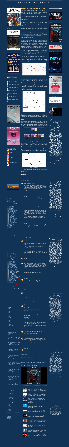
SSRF (58, 289)
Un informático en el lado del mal (34, 2)
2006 (8, 410)
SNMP (56, 289)
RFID (61, 250)
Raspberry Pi (12, 226)
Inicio (35, 355)
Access (51, 303)
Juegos (56, 157)
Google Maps (51, 271)
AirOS (56, 357)
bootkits (50, 291)
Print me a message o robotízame (13, 368)
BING (60, 157)
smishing (51, 413)
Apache (54, 159)
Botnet (58, 199)
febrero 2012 (10, 401)
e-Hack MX (11, 159)
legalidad (57, 194)
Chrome (60, 178)
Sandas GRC (54, 299)
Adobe (53, 257)
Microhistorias (12, 281)
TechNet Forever (10, 334)
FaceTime (59, 295)
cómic (56, 201)
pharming (54, 354)
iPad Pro (61, 406)
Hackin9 (51, 307)
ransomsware (58, 314)
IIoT (61, 372)
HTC (51, 371)
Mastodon (50, 260)
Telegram (53, 178)
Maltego (60, 308)
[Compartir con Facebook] (24, 174)
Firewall (50, 193)
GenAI (54, 130)
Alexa (55, 205)
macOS (51, 203)
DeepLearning (59, 203)
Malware (58, 127)
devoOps (59, 350)
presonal (60, 410)
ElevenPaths (56, 126)
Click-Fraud (60, 270)
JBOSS (50, 321)
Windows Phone (56, 261)
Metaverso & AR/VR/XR (13, 203)
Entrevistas (54, 136)
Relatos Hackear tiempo (13, 218)
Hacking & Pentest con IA (14, 195)
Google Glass (52, 306)
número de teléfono (53, 314)
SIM (54, 239)
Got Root (11, 258)
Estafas (60, 139)
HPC (50, 371)
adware (52, 194)
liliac (54, 353)
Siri (58, 208)
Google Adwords (60, 369)
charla (51, 197)
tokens (58, 155)
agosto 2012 (10, 393)
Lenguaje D (56, 377)
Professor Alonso (10, 170)
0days (59, 269)
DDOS (50, 245)
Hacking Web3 (12, 206)
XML (58, 300)
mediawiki (54, 408)
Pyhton (53, 310)
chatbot (57, 191)
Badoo (60, 360)
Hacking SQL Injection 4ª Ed (14, 288)
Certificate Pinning (56, 263)
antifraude (61, 290)
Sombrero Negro (12, 215)
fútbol (60, 268)
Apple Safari (56, 253)
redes (59, 141)
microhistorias (59, 175)
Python (56, 141)
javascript (50, 174)
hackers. (51, 405)
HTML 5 (57, 296)
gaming (57, 178)
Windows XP (55, 174)
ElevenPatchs (50, 366)
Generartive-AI (58, 368)
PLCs (50, 265)
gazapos (61, 404)
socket (53, 413)
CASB (51, 362)
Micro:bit (59, 322)
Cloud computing (59, 159)
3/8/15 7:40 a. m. (27, 346)
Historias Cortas (12, 205)
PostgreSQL (60, 298)
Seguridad (60, 239)
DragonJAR (11, 150)
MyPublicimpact (9, 417)
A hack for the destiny (13, 250)
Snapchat (58, 299)
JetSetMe (52, 376)
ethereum (56, 202)
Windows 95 (52, 311)
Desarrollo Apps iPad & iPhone (14, 286)
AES (53, 293)
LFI (60, 259)
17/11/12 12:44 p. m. (27, 247)
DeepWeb (53, 245)
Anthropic (55, 293)
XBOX (57, 216)
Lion (59, 264)
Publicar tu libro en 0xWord (11, 148)
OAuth (53, 235)
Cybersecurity (57, 214)
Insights (58, 373)
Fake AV (56, 319)
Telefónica (60, 125)
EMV (53, 305)
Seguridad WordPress (13, 257)
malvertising (55, 302)
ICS (57, 264)
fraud (49, 352)
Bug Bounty (11, 223)
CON (60, 155)
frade (59, 403)
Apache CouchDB (52, 358)
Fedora (58, 319)
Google (53, 124)
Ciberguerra (12, 198)
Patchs (53, 298)
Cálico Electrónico (10, 171)
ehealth (53, 248)
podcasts (50, 161)
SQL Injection (59, 142)
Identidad (57, 130)
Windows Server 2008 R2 (53, 348)
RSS (54, 207)
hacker (57, 212)
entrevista (53, 244)
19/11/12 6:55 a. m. (27, 297)
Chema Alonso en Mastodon (12, 90)
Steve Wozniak (57, 260)
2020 (8, 313)
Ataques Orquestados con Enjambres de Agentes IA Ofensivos (37, 433)
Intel (59, 250)
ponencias (55, 410)
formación (51, 126)
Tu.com (57, 213)
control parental (52, 241)
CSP (55, 362)
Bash (50, 294)
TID (49, 194)
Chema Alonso (26, 291)
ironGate (59, 407)
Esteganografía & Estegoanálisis (14, 271)
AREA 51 (10, 160)
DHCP (60, 317)
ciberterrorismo (52, 252)
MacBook (53, 254)
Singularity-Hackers (9, 418)
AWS (50, 257)
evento (56, 236)
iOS (54, 137)
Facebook (54, 138)
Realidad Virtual (51, 251)
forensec (58, 403)
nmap (50, 269)
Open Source (53, 156)
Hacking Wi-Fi (12, 224)
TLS (50, 266)
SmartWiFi (51, 212)
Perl (55, 298)
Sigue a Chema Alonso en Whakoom (13, 84)
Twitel (54, 212)
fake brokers (59, 351)
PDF (58, 187)
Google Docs (50, 370)
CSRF (54, 234)
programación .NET (53, 209)
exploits (58, 180)
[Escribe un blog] (22, 174)
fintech (52, 403)
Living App (53, 177)
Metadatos (58, 135)
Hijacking (57, 189)
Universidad (51, 135)
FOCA (57, 134)
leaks (55, 248)
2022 (8, 311)
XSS (55, 155)
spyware (60, 252)
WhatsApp (54, 139)
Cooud (51, 364)
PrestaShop (51, 299)
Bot (57, 248)
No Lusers (55, 133)
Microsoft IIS (57, 309)
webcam (57, 207)
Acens (53, 303)
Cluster (11, 263)
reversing (56, 204)
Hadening (57, 371)
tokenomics (51, 159)
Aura (57, 139)
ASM (52, 263)
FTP (57, 249)
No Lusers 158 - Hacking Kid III (13, 383)
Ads (49, 253)
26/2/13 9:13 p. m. (27, 318)
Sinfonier (56, 208)
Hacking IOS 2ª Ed (12, 274)
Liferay (59, 377)
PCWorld (50, 176)
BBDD (61, 293)
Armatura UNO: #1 (13, 234)
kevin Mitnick (56, 252)
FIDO (50, 367)
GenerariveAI (54, 368)
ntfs (58, 408)
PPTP (61, 271)
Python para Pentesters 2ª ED (14, 267)
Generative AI (52, 157)
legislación (59, 200)
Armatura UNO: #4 (13, 231)
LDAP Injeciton (50, 377)
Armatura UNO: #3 (13, 232)
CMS (54, 258)
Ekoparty (10, 155)
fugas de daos (55, 404)
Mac (56, 200)
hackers (59, 129)
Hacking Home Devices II (14, 196)
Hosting (54, 307)
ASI (52, 357)
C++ (61, 361)
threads (54, 355)
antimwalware (59, 348)
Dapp (50, 318)
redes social (51, 412)
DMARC (54, 295)
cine (54, 194)
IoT (61, 161)
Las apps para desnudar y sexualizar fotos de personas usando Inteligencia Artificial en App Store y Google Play (37, 389)
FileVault (55, 367)
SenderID (54, 265)
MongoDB (58, 297)
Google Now (54, 370)
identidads (56, 407)
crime (58, 312)
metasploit (53, 144)
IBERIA (59, 372)
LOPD (54, 200)
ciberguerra (60, 174)
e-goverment (56, 198)
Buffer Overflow (53, 270)
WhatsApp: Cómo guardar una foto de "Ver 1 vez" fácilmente (36, 393)
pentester (50, 199)
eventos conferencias (58, 402)
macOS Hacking (12, 253)
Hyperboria (58, 320)
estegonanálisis (52, 313)
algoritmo (58, 243)
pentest (51, 129)
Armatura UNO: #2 (13, 233)
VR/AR (58, 206)
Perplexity (50, 204)
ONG (53, 239)
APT (59, 184)
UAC (50, 183)
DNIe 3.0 (57, 295)
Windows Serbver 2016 (58, 347)
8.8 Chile (10, 152)
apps (50, 189)
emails (54, 401)
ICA (59, 271)
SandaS (61, 289)
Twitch (59, 346)
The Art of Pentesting (13, 202)
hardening (51, 128)
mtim (56, 408)
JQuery (57, 375)
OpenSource (51, 216)
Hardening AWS (12, 207)
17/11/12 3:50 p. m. (27, 259)
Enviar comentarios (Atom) (29, 357)
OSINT (11, 227)
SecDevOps (59, 242)
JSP (61, 296)
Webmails (59, 210)
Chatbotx (53, 363)
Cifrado (50, 151)
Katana (55, 376)
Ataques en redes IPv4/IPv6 (14, 287)
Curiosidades (57, 120)
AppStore (58, 293)
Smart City (57, 265)
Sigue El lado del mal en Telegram (13, 81)
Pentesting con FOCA (13, 272)
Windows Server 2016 (13, 255)
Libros (56, 125)
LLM (56, 129)
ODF (60, 196)
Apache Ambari (59, 357)
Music (61, 264)
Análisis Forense (12, 247)
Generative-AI (59, 138)
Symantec (50, 346)
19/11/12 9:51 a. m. (27, 302)
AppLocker (60, 358)
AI (55, 121)
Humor (60, 126)
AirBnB (60, 315)
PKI (59, 254)
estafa (56, 401)
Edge (60, 241)
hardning (60, 405)
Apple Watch (56, 303)
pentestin (60, 291)
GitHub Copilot (56, 250)
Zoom (52, 301)
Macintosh (57, 308)
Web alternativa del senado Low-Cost (13, 344)
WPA (50, 311)
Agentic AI (55, 211)
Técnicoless (51, 180)
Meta (52, 242)
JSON (58, 307)
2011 (8, 404)
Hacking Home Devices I (13, 200)
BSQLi (53, 237)
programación (55, 154)
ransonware (59, 354)
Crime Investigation (13, 252)
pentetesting (51, 410)
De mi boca (59, 364)
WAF (60, 255)
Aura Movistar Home (56, 360)
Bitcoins (57, 158)
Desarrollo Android (12, 278)
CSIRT (53, 362)
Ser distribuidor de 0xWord (10, 167)
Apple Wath (50, 359)
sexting (61, 233)
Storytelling (11, 208)
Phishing (51, 150)
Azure (58, 190)
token (57, 184)
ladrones (50, 302)
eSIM (53, 351)
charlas (55, 127)
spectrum (56, 413)
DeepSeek (53, 201)
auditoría (52, 141)
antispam (60, 216)
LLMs (55, 135)
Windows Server (52, 152)
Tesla (49, 290)
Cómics (51, 138)
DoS (55, 259)
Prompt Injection (53, 179)
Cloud (53, 173)
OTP (50, 232)
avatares (61, 261)
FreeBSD (51, 368)
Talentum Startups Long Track (25, 170)
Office (58, 181)
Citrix (61, 176)
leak (51, 173)
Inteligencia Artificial (55, 122)
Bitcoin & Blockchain (13, 254)
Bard (58, 211)
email (58, 268)
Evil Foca (51, 191)
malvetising (51, 408)
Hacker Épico (12, 282)
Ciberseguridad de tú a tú (13, 211)
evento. (54, 402)
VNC (61, 346)
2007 (8, 409)
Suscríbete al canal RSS (12, 96)
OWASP (57, 246)
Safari (54, 255)
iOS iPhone (57, 406)
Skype (54, 232)
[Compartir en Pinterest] (25, 174)
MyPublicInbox (9, 416)
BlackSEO (58, 205)
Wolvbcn (25, 278)
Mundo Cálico (10, 348)
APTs (61, 302)
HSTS (54, 271)
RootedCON (55, 310)
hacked (55, 175)
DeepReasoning (52, 259)
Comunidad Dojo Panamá (13, 162)
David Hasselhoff (57, 241)
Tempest (53, 247)
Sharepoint (60, 251)
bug (49, 143)
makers (60, 198)
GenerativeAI (51, 142)
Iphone (51, 130)
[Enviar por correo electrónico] (21, 174)
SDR (58, 310)
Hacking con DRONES (13, 251)
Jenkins (50, 376)
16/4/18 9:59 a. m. (27, 352)
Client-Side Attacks (12, 249)
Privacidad (58, 123)
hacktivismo (60, 202)
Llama (60, 189)
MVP (59, 245)
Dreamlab (11, 154)
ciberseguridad (53, 123)
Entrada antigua (44, 355)
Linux (60, 130)
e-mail (60, 137)
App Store (52, 253)
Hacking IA (54, 371)
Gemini (51, 163)
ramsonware (60, 411)
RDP (52, 232)
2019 (8, 315)
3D (60, 244)
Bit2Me (61, 190)
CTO (56, 294)
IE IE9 (59, 156)
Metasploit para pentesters (15, 283)
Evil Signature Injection (55, 366)
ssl (52, 188)
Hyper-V (55, 320)
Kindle (57, 376)
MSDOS (50, 254)
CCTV (54, 316)
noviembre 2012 (11, 326)
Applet (59, 303)
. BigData (60, 355)
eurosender (51, 402)
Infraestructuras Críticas (13, 256)
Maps (53, 297)
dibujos (60, 191)
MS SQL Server (58, 197)
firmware (55, 403)
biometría (53, 183)
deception (55, 301)
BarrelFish (50, 361)
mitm (57, 144)
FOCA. (52, 367)
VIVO (55, 290)
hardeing (54, 405)
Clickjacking (57, 258)
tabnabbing (59, 413)
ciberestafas (55, 182)
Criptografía (58, 143)
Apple (54, 132)
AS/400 (51, 357)
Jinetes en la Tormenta (13, 222)
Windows (51, 131)
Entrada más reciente (24, 355)
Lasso (60, 307)
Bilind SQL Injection (54, 361)
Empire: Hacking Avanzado (14, 235)
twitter (55, 142)
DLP (60, 263)
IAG (59, 296)
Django (60, 318)
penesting (50, 409)
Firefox (54, 161)
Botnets (54, 188)
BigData (54, 147)
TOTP (51, 198)
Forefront (56, 245)
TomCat (53, 346)
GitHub (52, 213)
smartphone (53, 189)
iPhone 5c (58, 352)
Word (56, 348)
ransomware (54, 199)
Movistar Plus (57, 195)
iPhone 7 (61, 352)
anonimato (55, 190)
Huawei (57, 372)
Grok (55, 306)
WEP (50, 347)
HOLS (53, 320)
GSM (60, 209)
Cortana (51, 295)
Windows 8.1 (53, 240)
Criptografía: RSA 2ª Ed (13, 277)
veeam (55, 414)
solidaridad (51, 355)
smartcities (55, 269)
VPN (58, 201)
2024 (8, 308)
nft (52, 196)
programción (56, 411)
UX (53, 290)
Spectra (60, 134)
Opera (56, 242)
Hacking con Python (13, 266)
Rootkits (53, 260)
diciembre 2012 (11, 325)
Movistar (59, 149)
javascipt (60, 313)
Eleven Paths (58, 132)
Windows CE (53, 347)
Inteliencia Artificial (51, 374)
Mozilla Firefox (55, 210)
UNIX (51, 290)
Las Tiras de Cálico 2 (13, 212)
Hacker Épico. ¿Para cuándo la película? (14, 337)
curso (53, 198)
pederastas (57, 353)
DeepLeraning (51, 365)
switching (59, 302)
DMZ (60, 258)
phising (57, 354)
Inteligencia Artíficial (56, 374)
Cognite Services (54, 304)
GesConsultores (55, 369)
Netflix (51, 235)
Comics (54, 131)
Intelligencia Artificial (53, 375)
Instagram (53, 195)
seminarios (50, 293)
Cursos (52, 127)
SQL (60, 310)
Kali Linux (60, 186)
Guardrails (57, 306)
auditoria (51, 349)
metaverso (51, 181)
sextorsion (60, 256)
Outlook (60, 246)
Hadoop (57, 271)
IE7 (59, 259)
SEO (53, 204)
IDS (57, 259)
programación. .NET (52, 411)
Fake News (51, 184)
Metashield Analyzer (54, 322)
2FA (59, 153)
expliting (50, 403)
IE (60, 320)
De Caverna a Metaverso (13, 210)
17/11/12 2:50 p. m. (27, 254)
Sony (60, 299)
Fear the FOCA (10, 169)
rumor (54, 412)
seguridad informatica (58, 412)
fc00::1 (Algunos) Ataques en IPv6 (13, 384)
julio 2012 (10, 394)
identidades (52, 407)
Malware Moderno (12, 217)
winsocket (58, 414)
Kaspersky (53, 321)
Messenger (59, 234)
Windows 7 (50, 154)
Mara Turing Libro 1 (13, 221)
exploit (57, 156)
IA (56, 121)
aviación (60, 311)
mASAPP (57, 291)
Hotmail (61, 214)
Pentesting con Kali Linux (13, 275)
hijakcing (50, 406)
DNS (59, 161)
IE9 (50, 242)
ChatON (51, 363)
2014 (8, 321)
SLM (57, 251)
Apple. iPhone (57, 359)
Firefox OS (57, 367)
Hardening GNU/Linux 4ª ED (14, 276)
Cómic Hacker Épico (13, 265)
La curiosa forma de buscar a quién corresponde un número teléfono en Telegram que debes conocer (36, 404)
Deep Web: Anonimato (13, 262)
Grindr (57, 370)
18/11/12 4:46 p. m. (27, 289)
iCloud (53, 291)
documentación (51, 202)
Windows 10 (59, 163)
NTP (61, 322)
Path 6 (50, 310)
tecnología (51, 234)
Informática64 (53, 215)
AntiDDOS (56, 257)
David (24, 330)
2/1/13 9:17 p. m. (27, 310)
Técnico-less (59, 182)
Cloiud (56, 363)
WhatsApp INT (12, 209)
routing (50, 315)
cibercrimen (54, 148)
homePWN (54, 352)
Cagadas (50, 304)
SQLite (57, 239)
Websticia (54, 243)
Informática (54, 373)
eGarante (58, 301)
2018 (8, 316)
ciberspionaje (52, 268)
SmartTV (56, 173)
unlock (53, 414)
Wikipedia (58, 290)
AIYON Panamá (11, 164)
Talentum (51, 182)
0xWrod (53, 356)
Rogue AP (50, 289)
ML (54, 213)
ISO (50, 373)
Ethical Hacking (12, 270)
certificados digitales (54, 233)
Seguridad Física (53, 158)
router (61, 314)
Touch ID (56, 346)
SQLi (53, 208)
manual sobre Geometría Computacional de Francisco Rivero (34, 149)
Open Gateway (58, 215)
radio (54, 181)
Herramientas (59, 151)
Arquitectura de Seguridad (14, 199)
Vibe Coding (53, 266)
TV (55, 255)
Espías (50, 319)
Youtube (51, 155)
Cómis (53, 364)
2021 (8, 312)
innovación (52, 146)
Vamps (54, 300)
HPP (60, 306)
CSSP (57, 362)
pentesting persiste (60, 409)
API (58, 204)
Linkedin (51, 210)
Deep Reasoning (51, 238)
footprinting (54, 197)
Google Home (57, 238)
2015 (8, 320)
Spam (52, 143)
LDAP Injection (52, 187)
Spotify (55, 216)
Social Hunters (12, 213)
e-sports (55, 256)
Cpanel (54, 317)
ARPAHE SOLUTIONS (12, 165)
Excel (57, 186)
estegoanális (56, 351)
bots (60, 187)
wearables (57, 355)
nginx (49, 314)
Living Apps (54, 163)
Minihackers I (12, 194)
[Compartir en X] (23, 174)
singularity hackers (56, 196)
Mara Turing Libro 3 (13, 219)
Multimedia (54, 246)
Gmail (57, 161)
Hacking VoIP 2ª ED (13, 280)
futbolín (58, 404)
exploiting (57, 160)
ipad (53, 155)
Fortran (60, 367)
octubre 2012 (11, 390)
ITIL (52, 373)
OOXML (56, 185)
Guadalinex (60, 370)
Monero (55, 297)
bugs (60, 150)
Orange (60, 309)
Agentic (56, 192)
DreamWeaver (55, 365)
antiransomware (52, 236)
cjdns (60, 349)
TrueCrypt (51, 300)
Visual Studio (57, 247)
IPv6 (58, 157)
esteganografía (52, 192)
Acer (54, 357)
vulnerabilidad (57, 315)
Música (59, 144)
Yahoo (53, 214)
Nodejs (61, 297)
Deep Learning (52, 149)
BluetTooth (59, 361)
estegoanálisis (57, 244)
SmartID (61, 265)
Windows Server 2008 (58, 266)
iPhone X (51, 353)
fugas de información (52, 186)
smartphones (53, 315)
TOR (54, 191)
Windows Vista (54, 151)
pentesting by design (54, 409)
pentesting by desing (52, 292)
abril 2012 (10, 398)
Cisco (57, 270)
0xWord (8, 415)
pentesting (52, 121)
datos (50, 196)
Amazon (56, 177)
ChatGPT (56, 137)
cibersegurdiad (57, 349)
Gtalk (50, 320)
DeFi (61, 237)
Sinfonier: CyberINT (13, 260)
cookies (55, 268)
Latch (54, 129)
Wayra (60, 173)
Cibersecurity (59, 294)
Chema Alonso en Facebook (12, 93)
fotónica (55, 313)
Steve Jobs (51, 243)
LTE (55, 321)
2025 (8, 307)
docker (55, 180)
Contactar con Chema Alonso (12, 77)
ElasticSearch (59, 365)
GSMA (52, 250)
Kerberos (50, 297)
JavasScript (60, 375)
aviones (52, 312)
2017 (8, 317)
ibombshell (57, 262)
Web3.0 (56, 300)
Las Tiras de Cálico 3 (13, 201)
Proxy (56, 187)
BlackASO (52, 316)
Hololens (50, 372)
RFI (51, 265)
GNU (53, 264)
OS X (54, 242)
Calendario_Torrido (52, 206)
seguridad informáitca (58, 292)
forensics (51, 211)
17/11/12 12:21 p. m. (27, 237)
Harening (60, 371)
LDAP (54, 184)
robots (50, 188)
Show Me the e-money (13, 228)
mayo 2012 (10, 397)
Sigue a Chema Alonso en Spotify (13, 87)
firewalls (61, 301)
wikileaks (60, 207)
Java (56, 181)
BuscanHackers (54, 294)
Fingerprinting (59, 131)
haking (52, 352)
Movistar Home (59, 148)
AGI (55, 356)
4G (50, 263)
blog (60, 158)
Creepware (57, 317)
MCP (57, 321)
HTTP (50, 178)
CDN (56, 316)
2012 (8, 324)
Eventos (55, 119)
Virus (50, 240)
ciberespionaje (52, 160)
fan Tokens (56, 183)
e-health (50, 248)
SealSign (50, 247)
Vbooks (58, 255)
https (61, 180)
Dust (52, 207)
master (60, 262)
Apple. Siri (54, 359)
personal (51, 137)
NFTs (61, 195)
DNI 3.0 (56, 364)
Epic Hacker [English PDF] (14, 269)
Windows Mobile (51, 261)
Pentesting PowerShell (13, 264)
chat (60, 208)
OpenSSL (56, 254)
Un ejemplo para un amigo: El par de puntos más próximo (33, 8)
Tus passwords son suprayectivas (13, 362)
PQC (55, 235)
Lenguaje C (51, 308)
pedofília (60, 408)
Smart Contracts (58, 232)
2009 (8, 406)
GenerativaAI (51, 369)
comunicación (55, 312)
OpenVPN (50, 298)
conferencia (51, 175)
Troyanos (58, 179)
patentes (52, 269)
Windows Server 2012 (13, 284)
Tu (57, 346)
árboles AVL (44, 60)
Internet (52, 133)
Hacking (51, 119)
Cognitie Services (59, 363)
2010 (8, 405)
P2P (60, 211)
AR (60, 356)
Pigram (57, 298)
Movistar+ (60, 193)
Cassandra (59, 362)
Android (51, 132)
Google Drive (59, 305)
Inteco (60, 373)
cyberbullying (51, 256)
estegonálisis (59, 401)
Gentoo (61, 319)
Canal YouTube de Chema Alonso (13, 99)
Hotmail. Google (53, 372)
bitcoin (57, 152)
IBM (56, 206)
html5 (57, 256)
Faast (50, 177)
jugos (61, 407)
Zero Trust (57, 311)
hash (57, 313)
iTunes (50, 407)
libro (60, 160)
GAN (56, 234)
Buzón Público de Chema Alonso (13, 80)
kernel (58, 233)
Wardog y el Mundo (13, 279)
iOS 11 (53, 406)
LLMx (53, 377)
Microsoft (52, 140)
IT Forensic (11, 157)
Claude (60, 183)
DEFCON (58, 237)
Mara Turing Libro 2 (13, 220)
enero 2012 (10, 402)
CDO (50, 201)
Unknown (25, 239)
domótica (53, 262)
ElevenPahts (60, 253)
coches (61, 247)
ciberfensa (54, 349)
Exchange (53, 319)
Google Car (56, 305)
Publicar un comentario (24, 354)
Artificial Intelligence (57, 128)
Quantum (54, 176)
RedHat (55, 251)
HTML (51, 208)
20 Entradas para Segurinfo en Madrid (13, 351)
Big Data (11, 204)
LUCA (51, 139)
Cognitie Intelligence (59, 304)
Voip (60, 201)
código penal (51, 350)
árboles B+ (43, 124)
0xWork (51, 356)
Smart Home (59, 235)
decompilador (55, 350)
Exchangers (60, 366)
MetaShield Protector (55, 193)
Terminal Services (59, 188)
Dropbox (50, 264)
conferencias (57, 124)
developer (58, 176)
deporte (51, 262)
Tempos (54, 134)
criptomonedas (56, 153)
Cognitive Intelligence (53, 145)
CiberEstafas (12, 216)
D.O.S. (56, 237)
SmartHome (59, 185)
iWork (55, 291)
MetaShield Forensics (52, 309)
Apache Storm (56, 358)
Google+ (50, 296)
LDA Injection (60, 376)
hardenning (56, 405)
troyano (57, 209)
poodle (57, 410)
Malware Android (12, 261)
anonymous (58, 267)
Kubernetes (11, 214)
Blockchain (59, 145)
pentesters (54, 203)
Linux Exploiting (12, 273)
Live (54, 308)
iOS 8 (55, 406)
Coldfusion (51, 305)
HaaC (55, 264)
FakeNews (59, 192)
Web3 (55, 143)
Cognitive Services (58, 146)
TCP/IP (61, 260)
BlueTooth (60, 177)
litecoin (52, 302)
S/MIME (53, 289)
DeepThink (57, 318)
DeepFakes (60, 154)
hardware (54, 150)
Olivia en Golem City (14, 197)
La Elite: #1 (12, 229)
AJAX (57, 356)
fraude (58, 147)
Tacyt (61, 181)
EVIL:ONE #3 (12, 225)
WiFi (56, 149)
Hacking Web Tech (12, 259)
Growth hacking (54, 296)
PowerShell (51, 147)
